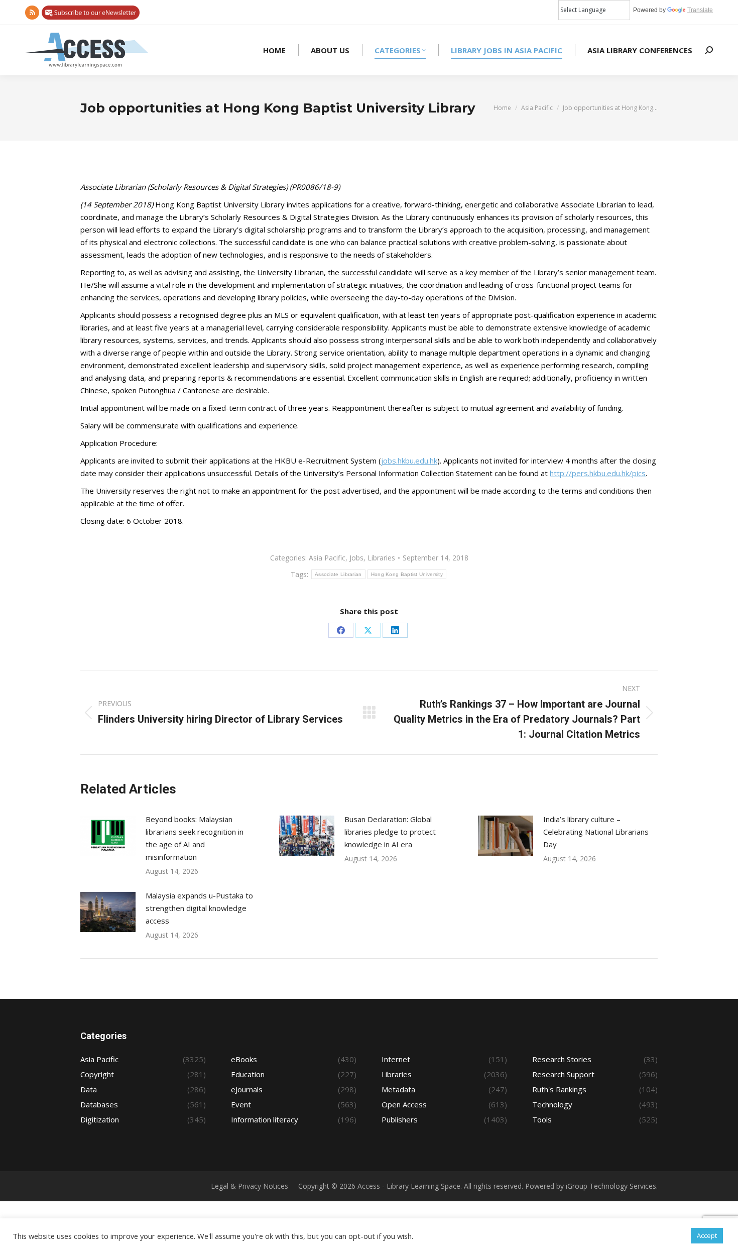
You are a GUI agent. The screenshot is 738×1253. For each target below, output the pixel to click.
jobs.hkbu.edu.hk (409, 460)
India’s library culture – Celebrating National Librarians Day (596, 831)
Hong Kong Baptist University (407, 574)
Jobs (356, 557)
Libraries (381, 557)
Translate (700, 10)
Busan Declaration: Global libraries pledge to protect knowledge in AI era (390, 831)
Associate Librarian (338, 574)
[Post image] (108, 836)
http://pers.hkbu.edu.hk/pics (598, 473)
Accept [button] (707, 1235)
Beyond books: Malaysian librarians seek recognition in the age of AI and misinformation (194, 838)
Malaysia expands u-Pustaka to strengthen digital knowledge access (199, 908)
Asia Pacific (327, 557)
